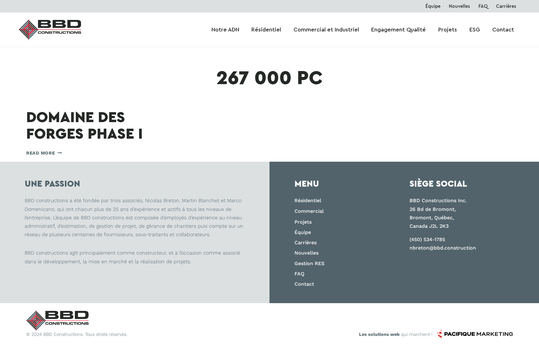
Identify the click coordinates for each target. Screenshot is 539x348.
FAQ (483, 6)
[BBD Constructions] (57, 320)
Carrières (506, 6)
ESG (474, 29)
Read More (44, 152)
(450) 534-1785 (427, 239)
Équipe (432, 6)
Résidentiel (266, 29)
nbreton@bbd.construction (443, 248)
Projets (447, 29)
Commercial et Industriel (326, 29)
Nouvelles (459, 6)
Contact (503, 29)
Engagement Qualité (398, 29)
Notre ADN (225, 29)
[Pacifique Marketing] (475, 334)
